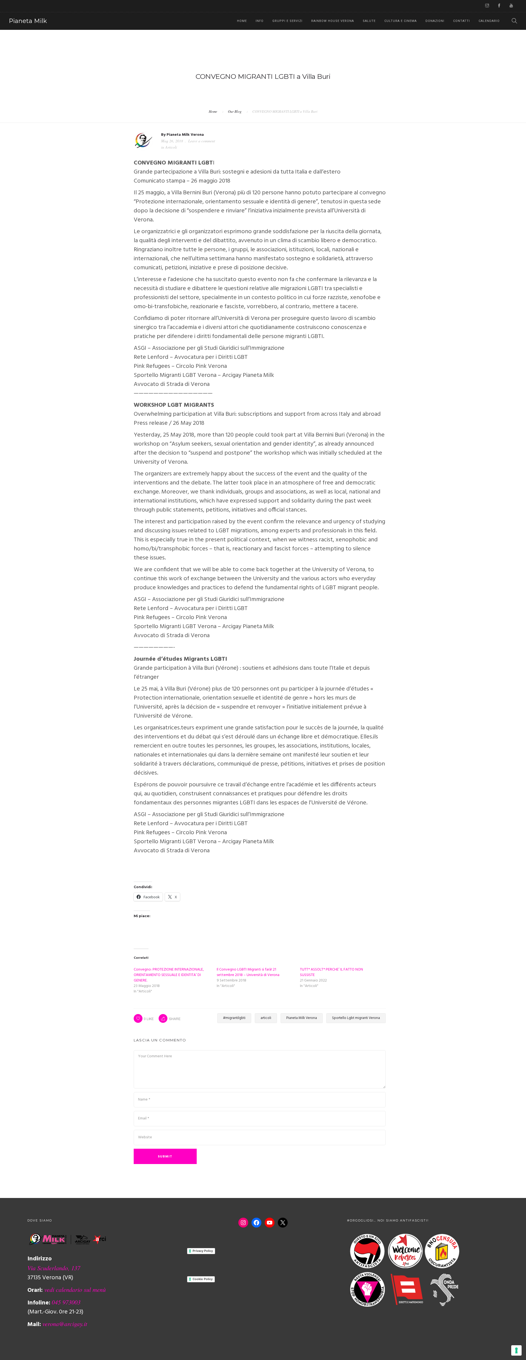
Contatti (461, 21)
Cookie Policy (203, 1279)
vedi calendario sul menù (75, 1289)
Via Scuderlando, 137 (53, 1268)
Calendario (489, 21)
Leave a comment (201, 140)
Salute (369, 21)
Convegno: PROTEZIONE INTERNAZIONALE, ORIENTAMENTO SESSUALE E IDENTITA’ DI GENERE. (169, 975)
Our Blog (235, 111)
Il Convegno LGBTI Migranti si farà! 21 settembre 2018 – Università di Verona (248, 972)
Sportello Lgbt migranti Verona (356, 1018)
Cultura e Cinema (400, 21)
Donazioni (434, 21)
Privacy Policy (203, 1251)
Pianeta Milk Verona (185, 135)
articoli (266, 1018)
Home (242, 21)
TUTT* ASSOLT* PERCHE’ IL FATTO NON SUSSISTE (331, 972)
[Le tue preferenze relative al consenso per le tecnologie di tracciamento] (516, 1350)
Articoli (171, 147)
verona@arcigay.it (64, 1323)
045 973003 (66, 1302)
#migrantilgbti (234, 1018)
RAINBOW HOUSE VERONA (332, 21)
